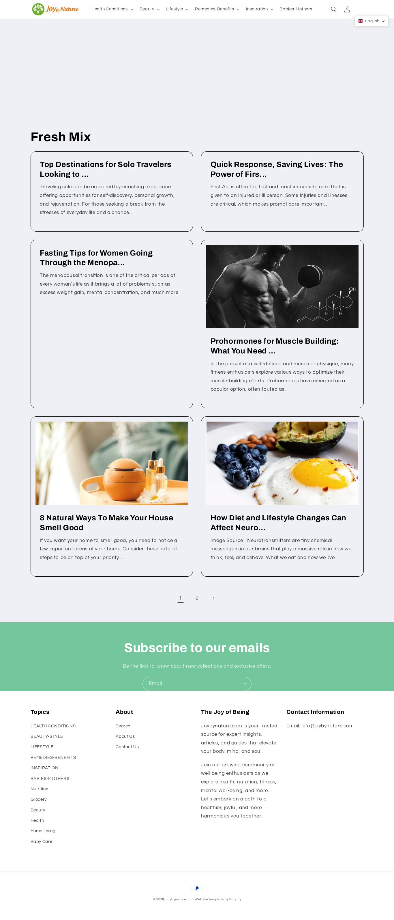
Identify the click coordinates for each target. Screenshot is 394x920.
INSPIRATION (45, 768)
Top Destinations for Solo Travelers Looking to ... (106, 169)
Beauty (38, 810)
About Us (125, 736)
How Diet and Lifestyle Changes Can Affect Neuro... (278, 523)
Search (123, 726)
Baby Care (41, 841)
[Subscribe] (244, 684)
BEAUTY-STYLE (47, 736)
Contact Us (127, 747)
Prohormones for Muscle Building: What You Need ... (275, 346)
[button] (112, 9)
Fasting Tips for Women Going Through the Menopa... (96, 258)
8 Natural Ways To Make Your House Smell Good (106, 523)
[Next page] (213, 598)
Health (37, 820)
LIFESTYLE (42, 747)
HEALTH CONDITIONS (53, 726)
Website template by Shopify (218, 899)
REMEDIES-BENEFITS (53, 757)
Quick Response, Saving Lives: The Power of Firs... (277, 169)
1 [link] (180, 598)
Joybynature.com (180, 899)
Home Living (43, 831)
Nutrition (39, 789)
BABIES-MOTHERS (50, 778)
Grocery (39, 799)
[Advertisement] (197, 82)
